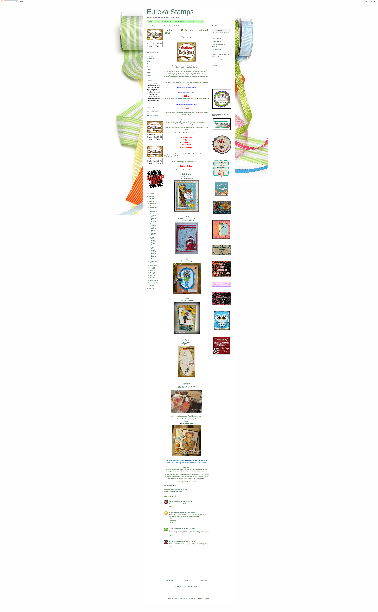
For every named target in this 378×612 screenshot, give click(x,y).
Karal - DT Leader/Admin (151, 57)
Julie (187, 259)
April (152, 275)
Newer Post (169, 580)
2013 (150, 286)
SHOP (157, 21)
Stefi (186, 217)
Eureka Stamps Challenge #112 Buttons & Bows (153, 217)
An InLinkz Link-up (170, 485)
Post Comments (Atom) (191, 586)
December (153, 203)
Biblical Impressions (218, 47)
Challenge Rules (166, 21)
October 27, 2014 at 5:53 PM (188, 512)
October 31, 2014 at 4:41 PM (186, 541)
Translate (226, 32)
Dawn (148, 67)
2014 (150, 201)
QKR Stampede (216, 49)
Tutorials (200, 21)
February (153, 280)
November (153, 207)
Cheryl (186, 299)
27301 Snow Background (186, 219)
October (153, 211)
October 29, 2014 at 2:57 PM (186, 528)
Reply (171, 506)
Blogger (207, 598)
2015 (150, 199)
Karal (186, 421)
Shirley (149, 75)
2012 (150, 288)
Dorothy (149, 72)
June (152, 270)
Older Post (204, 580)
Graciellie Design (174, 512)
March (152, 277)
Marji (186, 340)
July (151, 268)
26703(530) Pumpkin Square (186, 388)
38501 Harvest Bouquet (187, 261)
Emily (186, 383)
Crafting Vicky (173, 528)
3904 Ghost (186, 342)
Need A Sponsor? (179, 21)
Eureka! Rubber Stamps (152, 111)
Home (150, 21)
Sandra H (172, 501)
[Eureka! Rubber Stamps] (147, 113)
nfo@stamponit (184, 122)
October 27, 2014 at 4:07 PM (183, 501)
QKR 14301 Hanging (187, 300)
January (153, 283)
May (151, 273)
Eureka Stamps (170, 12)
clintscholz (192, 598)
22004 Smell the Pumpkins (186, 386)
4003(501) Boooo (187, 344)
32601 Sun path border (186, 178)
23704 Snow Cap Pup (186, 220)
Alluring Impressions (218, 44)
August (152, 265)
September (153, 261)
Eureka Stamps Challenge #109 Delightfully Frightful (153, 253)
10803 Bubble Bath (188, 423)
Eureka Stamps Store (181, 98)
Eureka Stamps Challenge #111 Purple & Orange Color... (153, 229)
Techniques (191, 21)
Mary (148, 64)
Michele (186, 174)
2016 (150, 196)
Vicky (148, 69)
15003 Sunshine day (186, 177)
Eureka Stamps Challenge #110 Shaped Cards (153, 241)
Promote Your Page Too (152, 115)
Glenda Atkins (173, 541)
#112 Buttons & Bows (175, 491)
